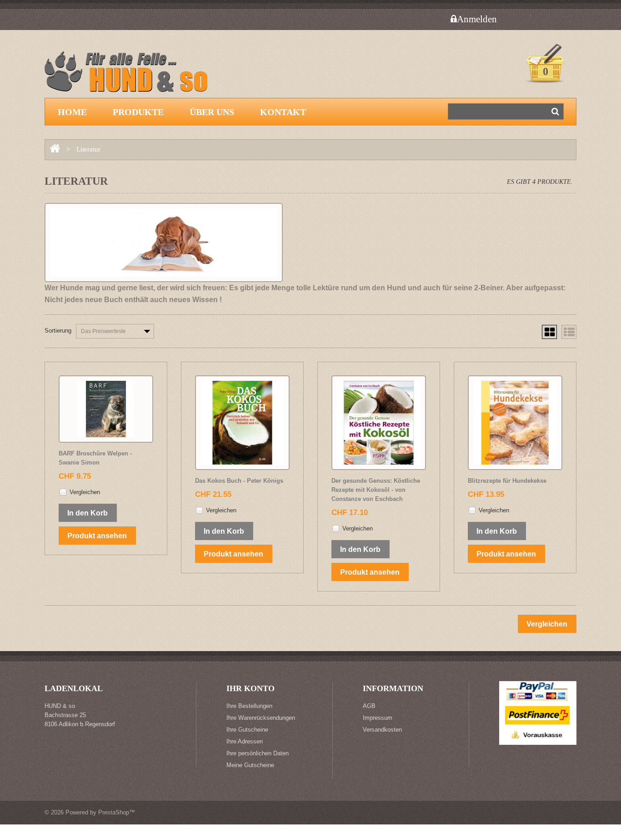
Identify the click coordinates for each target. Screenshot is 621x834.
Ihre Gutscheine (247, 729)
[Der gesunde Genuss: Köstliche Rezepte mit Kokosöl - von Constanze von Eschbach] (378, 422)
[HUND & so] (131, 76)
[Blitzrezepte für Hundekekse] (515, 422)
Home (72, 112)
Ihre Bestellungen (249, 706)
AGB (369, 706)
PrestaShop (113, 812)
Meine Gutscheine (250, 765)
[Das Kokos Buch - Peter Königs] (242, 422)
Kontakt (283, 112)
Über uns (212, 112)
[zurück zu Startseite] (55, 149)
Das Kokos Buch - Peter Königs (239, 480)
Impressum (377, 717)
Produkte (138, 112)
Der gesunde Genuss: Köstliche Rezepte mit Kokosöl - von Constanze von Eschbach (375, 489)
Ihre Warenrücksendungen (260, 717)
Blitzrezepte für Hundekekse (507, 480)
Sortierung (58, 330)
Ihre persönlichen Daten (257, 753)
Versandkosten (382, 729)
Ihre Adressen (244, 741)
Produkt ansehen (97, 536)
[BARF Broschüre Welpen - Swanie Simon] (106, 409)
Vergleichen (85, 492)
